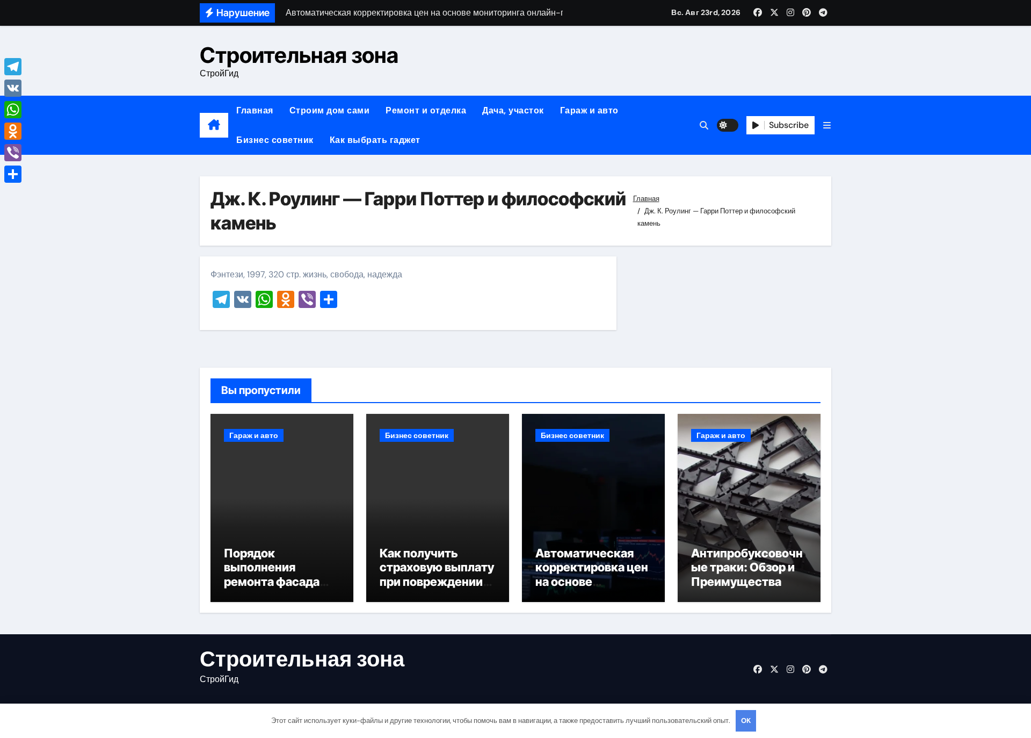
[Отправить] (13, 174)
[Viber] (13, 152)
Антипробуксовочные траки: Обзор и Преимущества (747, 567)
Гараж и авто (589, 110)
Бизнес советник (275, 140)
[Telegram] (13, 66)
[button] (827, 125)
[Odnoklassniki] (13, 131)
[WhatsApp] (13, 109)
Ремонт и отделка (426, 110)
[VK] (13, 88)
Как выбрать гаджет (375, 140)
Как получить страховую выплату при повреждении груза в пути (437, 574)
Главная (254, 110)
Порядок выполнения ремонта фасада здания (272, 574)
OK (746, 720)
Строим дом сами (329, 110)
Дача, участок (513, 110)
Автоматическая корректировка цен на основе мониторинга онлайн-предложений (591, 588)
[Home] (214, 125)
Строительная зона (299, 55)
